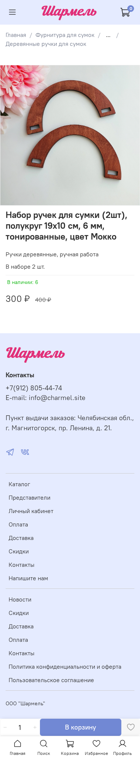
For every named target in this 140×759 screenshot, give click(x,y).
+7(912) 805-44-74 (34, 388)
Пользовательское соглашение (51, 680)
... (108, 34)
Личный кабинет (31, 511)
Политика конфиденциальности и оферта (65, 666)
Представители (29, 497)
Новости (20, 599)
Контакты (21, 564)
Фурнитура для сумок (64, 34)
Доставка (21, 537)
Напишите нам (28, 578)
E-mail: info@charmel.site (45, 398)
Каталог (19, 484)
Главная (16, 34)
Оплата (18, 524)
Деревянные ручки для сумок (46, 43)
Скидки (19, 551)
